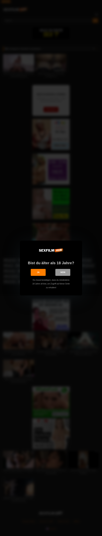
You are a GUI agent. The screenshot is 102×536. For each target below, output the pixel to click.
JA (38, 272)
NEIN (62, 272)
